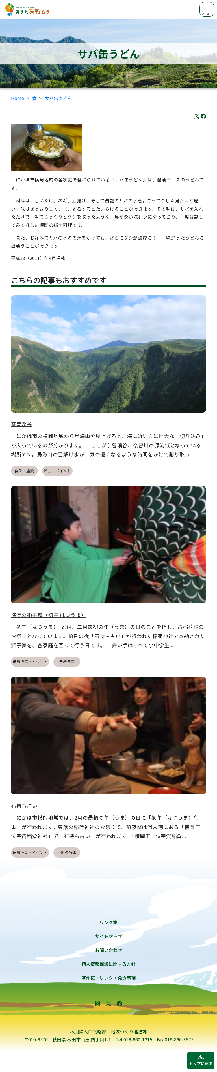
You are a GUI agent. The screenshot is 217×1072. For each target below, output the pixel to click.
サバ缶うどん (58, 98)
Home (17, 98)
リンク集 (108, 922)
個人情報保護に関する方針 (108, 963)
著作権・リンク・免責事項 (108, 977)
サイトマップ (108, 936)
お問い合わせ (108, 950)
